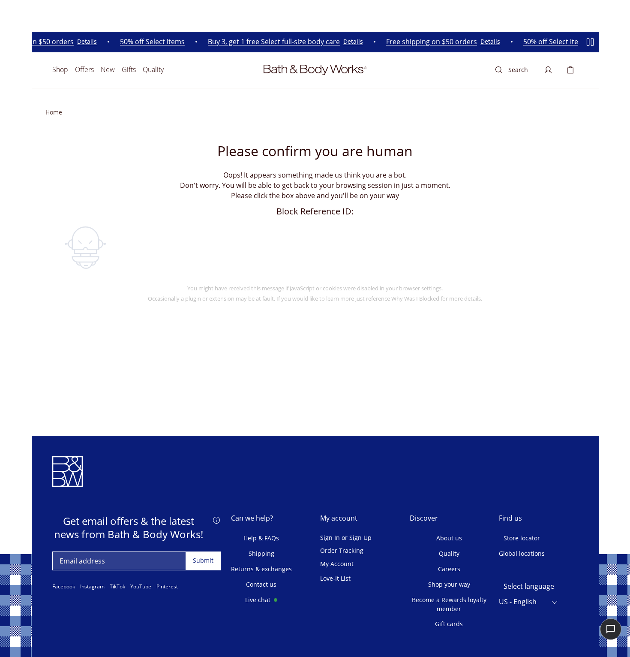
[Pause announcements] (590, 42)
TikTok (117, 586)
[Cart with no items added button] (570, 70)
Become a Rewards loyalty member (449, 604)
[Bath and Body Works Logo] (315, 70)
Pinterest (167, 586)
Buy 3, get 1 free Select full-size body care (270, 42)
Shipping (261, 553)
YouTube (140, 586)
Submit (203, 560)
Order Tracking (341, 551)
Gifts (129, 69)
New (108, 69)
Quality (153, 69)
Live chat (257, 600)
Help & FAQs (261, 538)
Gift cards (449, 624)
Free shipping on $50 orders (427, 42)
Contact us (261, 584)
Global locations (522, 553)
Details (83, 41)
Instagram (92, 586)
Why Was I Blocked (415, 298)
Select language (529, 586)
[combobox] (529, 602)
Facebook (63, 586)
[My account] (548, 70)
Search (518, 70)
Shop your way (449, 584)
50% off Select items (148, 42)
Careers (449, 569)
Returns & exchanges (261, 569)
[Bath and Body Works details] (216, 519)
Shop (60, 69)
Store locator (522, 538)
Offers (84, 69)
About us (449, 538)
